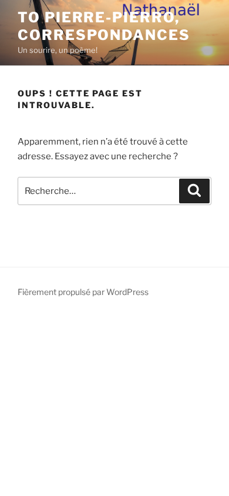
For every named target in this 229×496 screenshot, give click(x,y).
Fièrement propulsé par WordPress (83, 292)
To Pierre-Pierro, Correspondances (104, 26)
